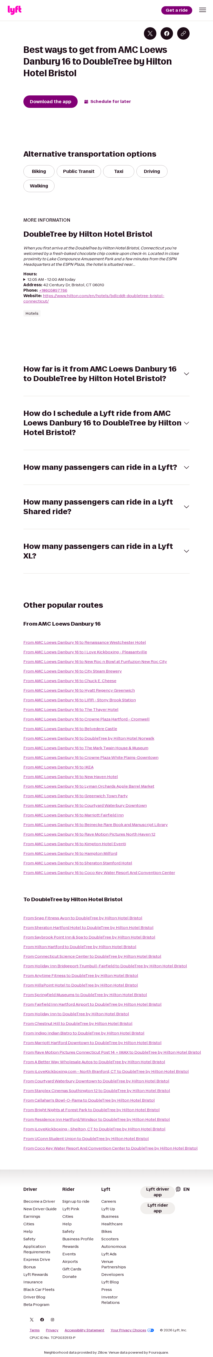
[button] (202, 10)
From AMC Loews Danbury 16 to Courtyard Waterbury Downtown (85, 805)
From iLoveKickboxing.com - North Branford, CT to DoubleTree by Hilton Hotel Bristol (106, 1071)
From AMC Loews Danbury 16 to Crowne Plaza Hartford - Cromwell (86, 719)
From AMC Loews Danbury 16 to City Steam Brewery (72, 671)
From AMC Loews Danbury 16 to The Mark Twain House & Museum (85, 748)
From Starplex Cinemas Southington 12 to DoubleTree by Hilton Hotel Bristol (96, 1090)
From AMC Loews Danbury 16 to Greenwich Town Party (75, 796)
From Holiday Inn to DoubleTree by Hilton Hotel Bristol (76, 1014)
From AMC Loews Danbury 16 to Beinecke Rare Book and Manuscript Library (95, 824)
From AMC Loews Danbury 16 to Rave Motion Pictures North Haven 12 (89, 834)
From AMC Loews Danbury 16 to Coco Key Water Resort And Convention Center (99, 872)
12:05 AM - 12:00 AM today (52, 279)
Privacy (52, 1330)
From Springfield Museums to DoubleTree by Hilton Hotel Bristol (85, 994)
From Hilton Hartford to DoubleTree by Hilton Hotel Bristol (79, 946)
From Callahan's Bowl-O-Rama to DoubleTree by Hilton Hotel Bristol (89, 1100)
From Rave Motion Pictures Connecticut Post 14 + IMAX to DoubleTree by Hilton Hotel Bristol (112, 1052)
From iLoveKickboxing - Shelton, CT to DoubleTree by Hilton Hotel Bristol (94, 1129)
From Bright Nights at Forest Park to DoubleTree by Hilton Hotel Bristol (91, 1110)
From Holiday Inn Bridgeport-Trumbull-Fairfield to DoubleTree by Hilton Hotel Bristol (105, 966)
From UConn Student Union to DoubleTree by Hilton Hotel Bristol (86, 1138)
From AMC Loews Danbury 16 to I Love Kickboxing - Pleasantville (85, 652)
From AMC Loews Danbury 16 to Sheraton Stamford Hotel (77, 863)
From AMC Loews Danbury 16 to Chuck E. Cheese (69, 680)
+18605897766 (53, 290)
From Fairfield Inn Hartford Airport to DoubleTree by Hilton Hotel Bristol (92, 1004)
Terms (35, 1330)
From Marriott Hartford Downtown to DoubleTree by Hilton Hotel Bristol (92, 1042)
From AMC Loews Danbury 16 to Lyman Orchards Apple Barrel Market (88, 786)
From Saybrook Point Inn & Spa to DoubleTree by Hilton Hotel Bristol (89, 937)
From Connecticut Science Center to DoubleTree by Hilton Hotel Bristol (92, 956)
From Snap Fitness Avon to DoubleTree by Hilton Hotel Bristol (82, 918)
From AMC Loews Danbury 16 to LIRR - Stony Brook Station (79, 700)
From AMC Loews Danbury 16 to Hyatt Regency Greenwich (79, 690)
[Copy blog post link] (183, 33)
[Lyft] (14, 10)
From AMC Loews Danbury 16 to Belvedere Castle (70, 728)
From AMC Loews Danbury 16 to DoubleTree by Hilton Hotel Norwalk (88, 738)
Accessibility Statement (84, 1330)
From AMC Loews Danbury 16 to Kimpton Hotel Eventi (74, 844)
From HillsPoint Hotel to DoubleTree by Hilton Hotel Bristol (80, 985)
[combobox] (182, 1189)
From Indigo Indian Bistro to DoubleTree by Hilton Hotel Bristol (83, 1033)
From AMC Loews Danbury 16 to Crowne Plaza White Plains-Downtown (90, 757)
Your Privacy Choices (128, 1330)
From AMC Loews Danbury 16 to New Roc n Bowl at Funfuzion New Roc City (95, 661)
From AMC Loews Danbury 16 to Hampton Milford (70, 853)
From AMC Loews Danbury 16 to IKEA (58, 767)
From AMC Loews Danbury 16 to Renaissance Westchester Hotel (84, 642)
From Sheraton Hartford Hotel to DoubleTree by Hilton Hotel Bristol (88, 927)
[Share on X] (150, 33)
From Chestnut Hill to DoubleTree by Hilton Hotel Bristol (77, 1023)
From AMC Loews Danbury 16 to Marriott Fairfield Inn (73, 815)
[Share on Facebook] (167, 33)
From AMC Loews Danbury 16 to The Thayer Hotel (70, 709)
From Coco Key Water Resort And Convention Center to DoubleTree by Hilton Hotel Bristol (110, 1148)
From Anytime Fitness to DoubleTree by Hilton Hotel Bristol (80, 975)
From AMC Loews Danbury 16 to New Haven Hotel (70, 776)
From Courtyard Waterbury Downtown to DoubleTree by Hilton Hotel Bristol (96, 1081)
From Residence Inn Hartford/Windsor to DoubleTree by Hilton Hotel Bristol (96, 1119)
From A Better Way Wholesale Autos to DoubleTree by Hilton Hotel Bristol (94, 1062)
